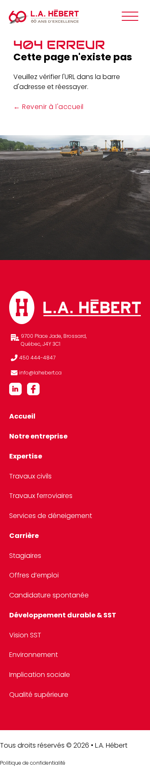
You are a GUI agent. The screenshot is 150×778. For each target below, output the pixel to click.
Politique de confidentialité (32, 762)
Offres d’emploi (34, 575)
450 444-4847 (37, 357)
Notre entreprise (38, 436)
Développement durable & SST (62, 615)
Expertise (25, 456)
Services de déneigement (50, 515)
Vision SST (25, 635)
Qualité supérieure (38, 694)
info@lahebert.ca (41, 372)
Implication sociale (39, 674)
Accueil (22, 416)
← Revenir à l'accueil (48, 106)
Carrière (24, 535)
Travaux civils (30, 476)
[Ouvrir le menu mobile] (130, 16)
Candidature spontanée (49, 595)
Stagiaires (25, 555)
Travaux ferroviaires (40, 495)
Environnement (33, 654)
